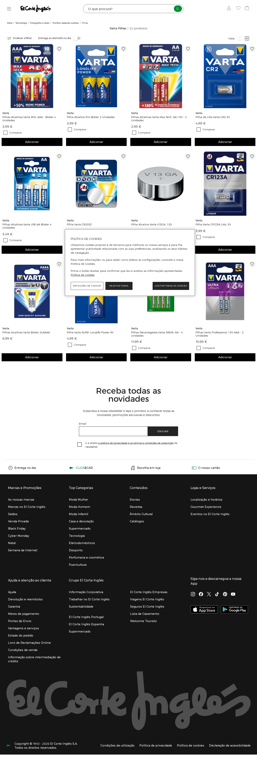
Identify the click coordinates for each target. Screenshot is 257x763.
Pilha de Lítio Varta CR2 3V (213, 117)
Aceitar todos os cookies (171, 285)
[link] (32, 76)
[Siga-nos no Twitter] (209, 594)
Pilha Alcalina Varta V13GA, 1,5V (151, 224)
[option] (32, 76)
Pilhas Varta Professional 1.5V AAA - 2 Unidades (220, 334)
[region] (130, 262)
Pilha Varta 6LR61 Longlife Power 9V (90, 332)
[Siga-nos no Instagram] (193, 594)
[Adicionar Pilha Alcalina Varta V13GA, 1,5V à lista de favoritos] (188, 156)
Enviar (162, 431)
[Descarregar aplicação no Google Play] (234, 609)
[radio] (240, 38)
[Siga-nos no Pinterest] (225, 594)
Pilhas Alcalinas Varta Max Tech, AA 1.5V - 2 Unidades (159, 118)
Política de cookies (83, 274)
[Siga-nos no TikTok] (217, 594)
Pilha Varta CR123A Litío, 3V (213, 224)
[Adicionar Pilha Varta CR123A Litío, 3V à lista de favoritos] (252, 156)
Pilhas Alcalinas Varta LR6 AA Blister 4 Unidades (26, 226)
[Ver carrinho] (247, 8)
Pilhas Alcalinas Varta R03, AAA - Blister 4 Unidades (29, 118)
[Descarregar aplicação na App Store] (204, 609)
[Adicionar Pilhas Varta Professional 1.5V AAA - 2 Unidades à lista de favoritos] (252, 264)
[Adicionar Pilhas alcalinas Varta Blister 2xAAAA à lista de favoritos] (59, 264)
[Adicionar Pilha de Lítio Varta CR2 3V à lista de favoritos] (252, 49)
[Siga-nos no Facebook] (201, 594)
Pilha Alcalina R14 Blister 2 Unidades (91, 117)
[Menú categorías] (9, 9)
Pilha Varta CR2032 (79, 224)
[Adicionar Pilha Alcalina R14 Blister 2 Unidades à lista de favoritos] (123, 49)
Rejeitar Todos (118, 285)
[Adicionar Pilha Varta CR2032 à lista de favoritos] (123, 156)
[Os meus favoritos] (238, 8)
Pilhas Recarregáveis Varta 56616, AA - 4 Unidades (157, 334)
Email (82, 423)
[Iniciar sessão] (230, 8)
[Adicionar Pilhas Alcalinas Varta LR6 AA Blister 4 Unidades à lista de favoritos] (59, 156)
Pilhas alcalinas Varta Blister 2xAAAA (26, 332)
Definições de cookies (87, 285)
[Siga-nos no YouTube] (233, 594)
